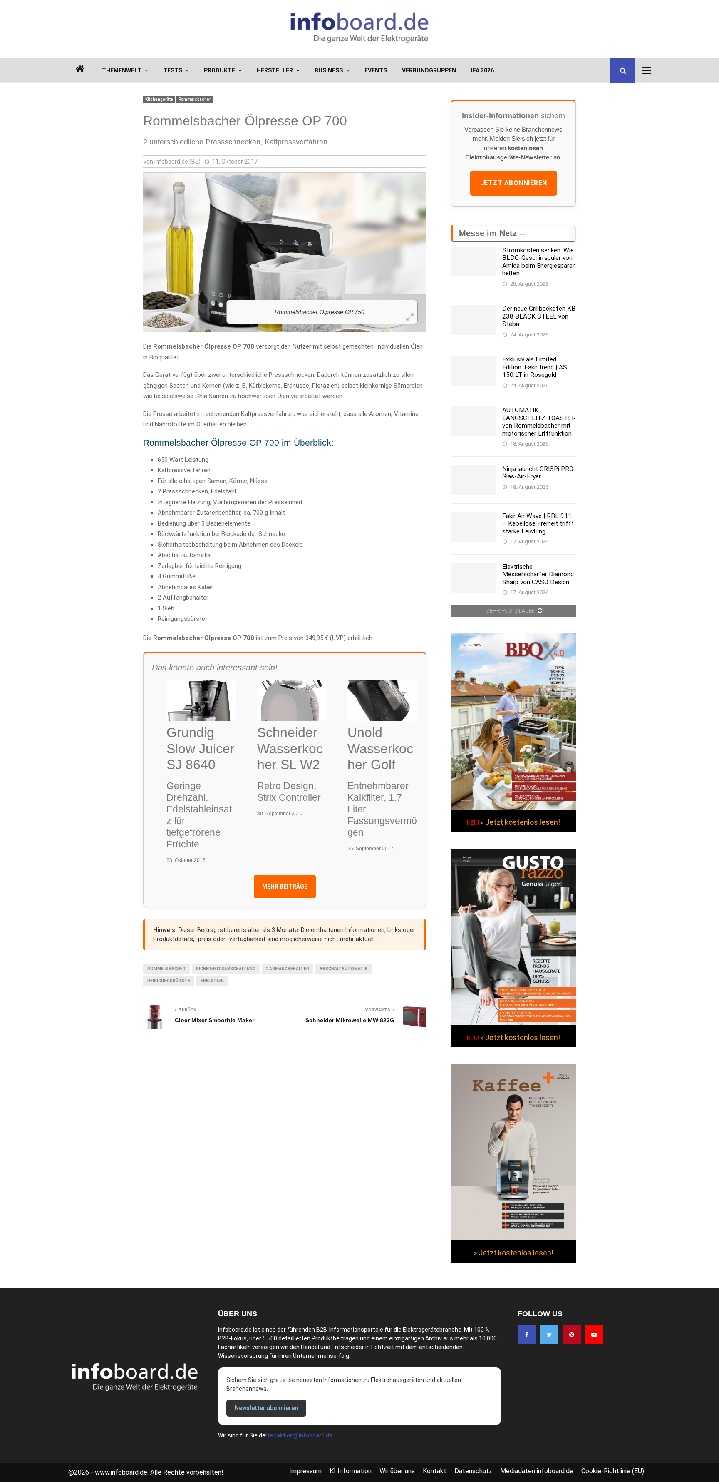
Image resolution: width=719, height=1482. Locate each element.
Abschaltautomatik (343, 968)
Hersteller (275, 70)
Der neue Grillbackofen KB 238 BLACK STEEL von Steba (538, 316)
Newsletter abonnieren (266, 1408)
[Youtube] (594, 1334)
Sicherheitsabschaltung (225, 968)
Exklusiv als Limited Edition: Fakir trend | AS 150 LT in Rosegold (534, 367)
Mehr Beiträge (284, 886)
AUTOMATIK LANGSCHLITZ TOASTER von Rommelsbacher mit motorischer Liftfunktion (539, 421)
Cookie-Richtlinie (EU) (612, 1471)
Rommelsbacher (195, 99)
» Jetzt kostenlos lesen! (520, 822)
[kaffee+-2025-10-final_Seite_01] (513, 1238)
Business (329, 70)
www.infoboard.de (121, 1472)
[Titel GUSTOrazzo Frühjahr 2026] (513, 1023)
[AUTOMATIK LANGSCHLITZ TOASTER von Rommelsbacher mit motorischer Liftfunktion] (473, 421)
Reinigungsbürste (168, 981)
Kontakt (434, 1471)
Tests (172, 70)
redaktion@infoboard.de (300, 1435)
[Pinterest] (572, 1334)
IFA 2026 (482, 70)
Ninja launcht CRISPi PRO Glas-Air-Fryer (537, 472)
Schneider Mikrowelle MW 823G (349, 1020)
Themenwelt (121, 70)
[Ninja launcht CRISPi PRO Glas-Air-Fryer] (473, 480)
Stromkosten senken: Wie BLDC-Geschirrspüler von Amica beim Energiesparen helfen (539, 262)
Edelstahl (212, 981)
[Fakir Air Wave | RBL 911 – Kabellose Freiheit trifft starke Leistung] (473, 527)
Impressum (305, 1471)
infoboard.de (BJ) (177, 161)
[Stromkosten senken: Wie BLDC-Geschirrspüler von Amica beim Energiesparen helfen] (473, 261)
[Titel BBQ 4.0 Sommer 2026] (513, 808)
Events (375, 70)
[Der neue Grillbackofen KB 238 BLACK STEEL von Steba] (473, 320)
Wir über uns (397, 1471)
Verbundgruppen (429, 70)
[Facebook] (527, 1334)
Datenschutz (473, 1471)
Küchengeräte (159, 99)
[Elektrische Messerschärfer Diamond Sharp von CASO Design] (473, 578)
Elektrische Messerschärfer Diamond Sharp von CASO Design (538, 574)
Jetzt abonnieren (513, 183)
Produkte (219, 70)
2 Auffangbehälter (287, 968)
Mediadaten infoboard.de (536, 1471)
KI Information (351, 1471)
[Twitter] (549, 1334)
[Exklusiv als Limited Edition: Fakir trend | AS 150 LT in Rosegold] (473, 371)
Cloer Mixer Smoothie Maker (214, 1020)
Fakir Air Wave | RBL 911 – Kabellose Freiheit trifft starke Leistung (538, 523)
